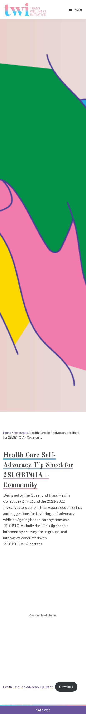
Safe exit (43, 710)
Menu (77, 9)
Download (66, 686)
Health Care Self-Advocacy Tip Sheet (28, 686)
